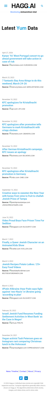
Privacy (38, 371)
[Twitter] (21, 378)
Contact (23, 371)
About (30, 371)
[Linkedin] (26, 378)
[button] (5, 5)
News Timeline (12, 371)
